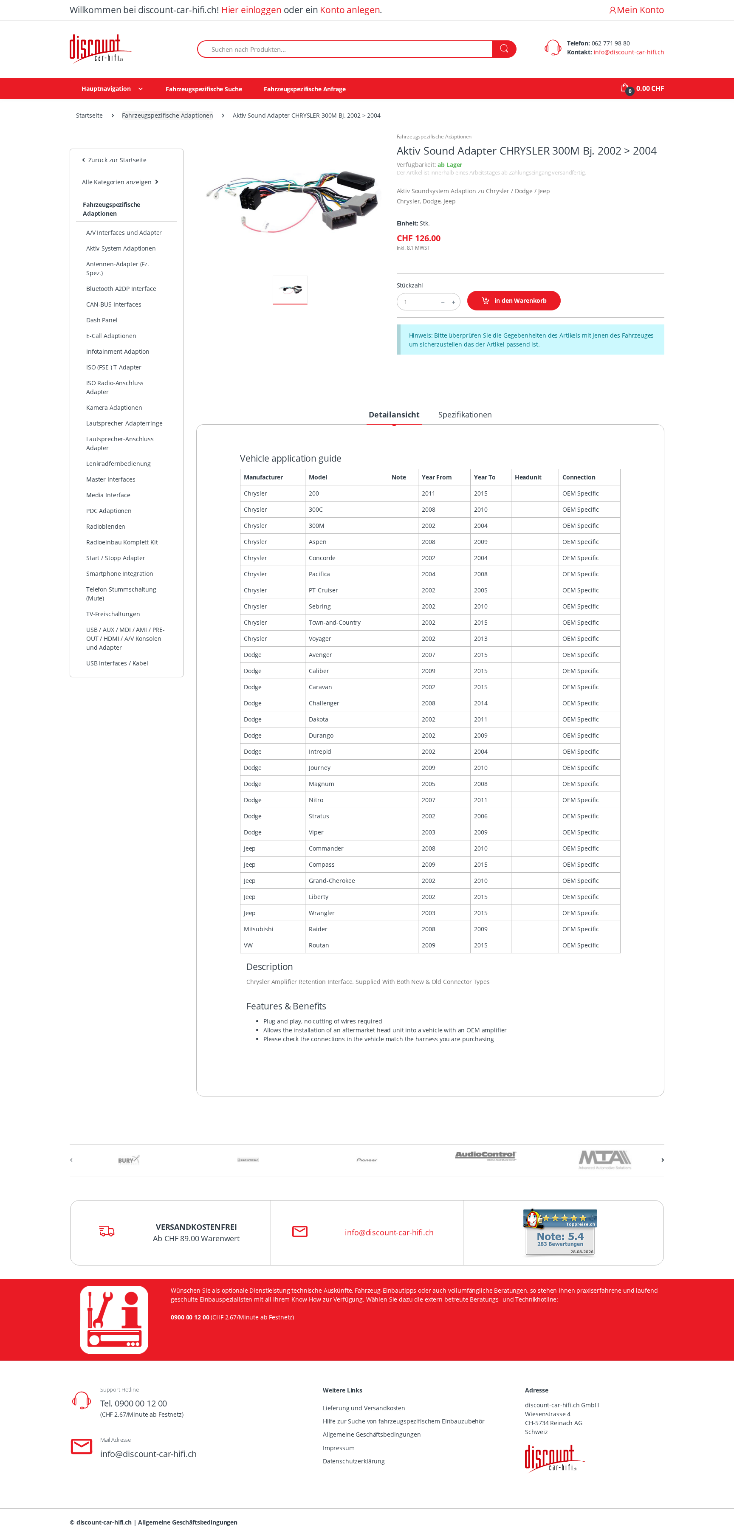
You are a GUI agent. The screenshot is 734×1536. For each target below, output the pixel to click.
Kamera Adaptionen (114, 407)
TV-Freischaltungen (113, 614)
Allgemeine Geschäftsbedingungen (372, 1434)
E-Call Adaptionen (111, 336)
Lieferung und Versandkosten (364, 1408)
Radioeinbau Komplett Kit (122, 542)
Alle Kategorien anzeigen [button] (117, 182)
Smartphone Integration (119, 573)
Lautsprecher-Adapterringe (124, 423)
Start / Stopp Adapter (115, 558)
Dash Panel (102, 320)
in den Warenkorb (520, 300)
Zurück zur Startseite (116, 160)
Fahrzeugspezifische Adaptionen (167, 115)
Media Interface (108, 495)
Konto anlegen (350, 10)
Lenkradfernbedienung (118, 463)
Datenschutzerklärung (354, 1461)
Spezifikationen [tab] (465, 414)
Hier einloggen (251, 10)
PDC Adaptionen (109, 511)
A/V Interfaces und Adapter (124, 232)
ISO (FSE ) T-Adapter (113, 367)
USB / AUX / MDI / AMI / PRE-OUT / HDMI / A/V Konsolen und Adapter (125, 638)
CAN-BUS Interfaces (113, 304)
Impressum (339, 1448)
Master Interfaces (111, 479)
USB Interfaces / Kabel (117, 663)
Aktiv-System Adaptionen (121, 248)
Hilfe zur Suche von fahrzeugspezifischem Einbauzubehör (404, 1421)
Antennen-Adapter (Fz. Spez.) (117, 268)
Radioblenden (105, 526)
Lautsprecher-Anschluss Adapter (120, 443)
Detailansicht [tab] (394, 414)
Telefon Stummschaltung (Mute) (121, 593)
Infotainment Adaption (118, 351)
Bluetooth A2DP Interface (121, 289)
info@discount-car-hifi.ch (629, 52)
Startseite (89, 115)
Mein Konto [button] (640, 10)
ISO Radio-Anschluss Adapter (115, 387)
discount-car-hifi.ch (104, 1522)
